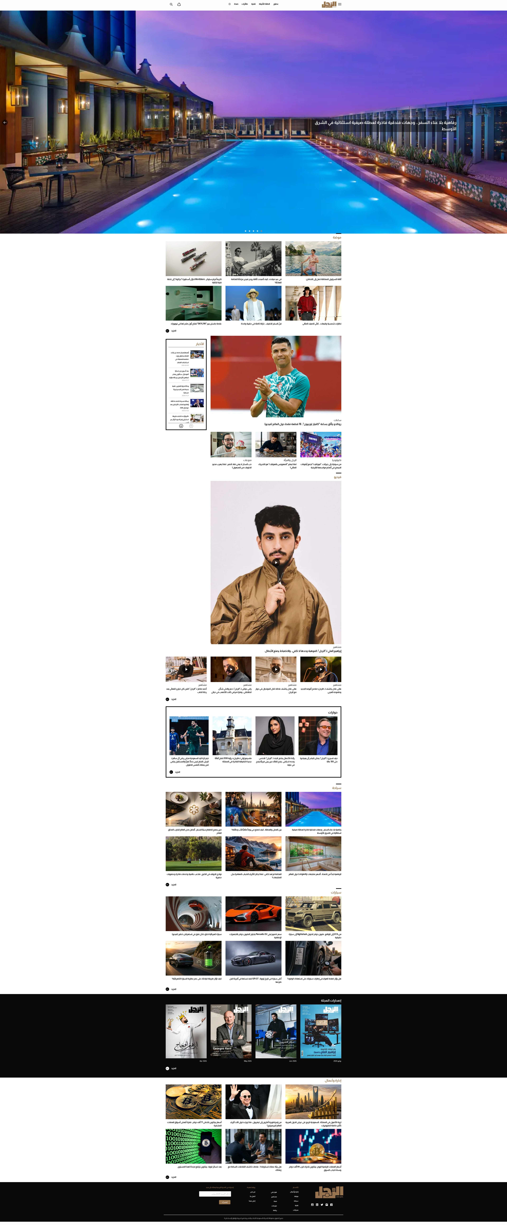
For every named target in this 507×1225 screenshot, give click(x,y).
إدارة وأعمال (333, 1080)
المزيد (173, 331)
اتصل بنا (252, 1196)
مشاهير (337, 647)
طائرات (245, 4)
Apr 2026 (203, 1061)
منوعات (247, 460)
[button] (5, 122)
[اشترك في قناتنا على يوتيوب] (312, 1204)
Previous (191, 426)
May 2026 (248, 1061)
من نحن (252, 1192)
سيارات (336, 892)
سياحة (452, 117)
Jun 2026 (292, 1061)
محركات (295, 1210)
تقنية (253, 4)
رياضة (275, 1210)
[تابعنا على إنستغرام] (327, 1204)
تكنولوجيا (336, 460)
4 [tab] (249, 231)
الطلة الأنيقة (264, 4)
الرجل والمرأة (290, 460)
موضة (337, 237)
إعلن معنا (252, 1201)
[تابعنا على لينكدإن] (317, 1204)
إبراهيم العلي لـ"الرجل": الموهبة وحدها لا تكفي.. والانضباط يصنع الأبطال (303, 650)
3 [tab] (253, 231)
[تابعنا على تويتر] (322, 1204)
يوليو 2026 (337, 1061)
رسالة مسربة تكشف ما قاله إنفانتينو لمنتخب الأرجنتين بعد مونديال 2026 (179, 404)
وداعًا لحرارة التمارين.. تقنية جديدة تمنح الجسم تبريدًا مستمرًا (180, 389)
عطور (275, 4)
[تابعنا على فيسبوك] (331, 1204)
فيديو (337, 477)
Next (181, 426)
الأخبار (200, 344)
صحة (236, 4)
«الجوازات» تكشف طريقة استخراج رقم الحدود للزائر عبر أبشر (179, 419)
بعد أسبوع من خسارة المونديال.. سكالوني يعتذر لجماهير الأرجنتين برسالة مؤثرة (179, 374)
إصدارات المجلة (331, 1000)
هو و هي (274, 1192)
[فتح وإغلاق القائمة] (339, 4)
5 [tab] (245, 231)
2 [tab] (257, 231)
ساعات (337, 420)
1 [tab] (261, 231)
